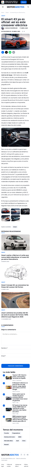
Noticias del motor (9, 437)
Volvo (23, 440)
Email (3, 356)
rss (27, 454)
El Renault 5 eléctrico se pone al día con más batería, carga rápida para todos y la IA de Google (20, 386)
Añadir (24, 2)
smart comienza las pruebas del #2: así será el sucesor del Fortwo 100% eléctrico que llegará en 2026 (14, 315)
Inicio (2, 12)
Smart (7, 12)
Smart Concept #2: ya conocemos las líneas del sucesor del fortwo (15, 286)
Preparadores (16, 433)
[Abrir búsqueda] (28, 6)
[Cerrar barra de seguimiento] (28, 2)
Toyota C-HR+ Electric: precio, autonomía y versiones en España (19, 376)
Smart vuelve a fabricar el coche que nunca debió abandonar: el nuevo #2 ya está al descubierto (15, 257)
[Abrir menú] (2, 6)
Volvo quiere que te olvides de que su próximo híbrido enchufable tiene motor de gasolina (20, 397)
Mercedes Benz (8, 440)
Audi (17, 440)
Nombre (4, 348)
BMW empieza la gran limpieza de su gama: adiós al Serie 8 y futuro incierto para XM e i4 (20, 419)
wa (10, 52)
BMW (19, 437)
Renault (6, 444)
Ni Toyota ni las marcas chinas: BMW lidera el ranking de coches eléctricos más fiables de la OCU (19, 408)
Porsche (6, 433)
